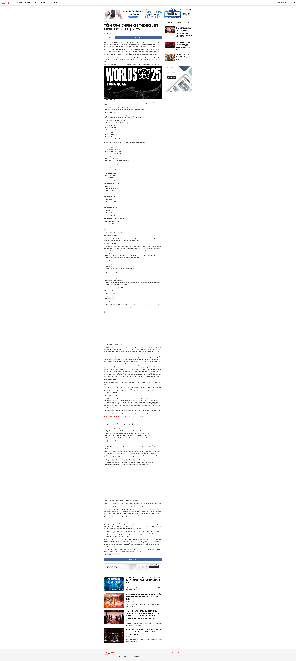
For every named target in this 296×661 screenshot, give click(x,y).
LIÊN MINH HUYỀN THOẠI (114, 554)
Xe (60, 2)
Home (105, 21)
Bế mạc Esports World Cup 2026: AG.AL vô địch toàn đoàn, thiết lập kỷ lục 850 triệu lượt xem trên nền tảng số (143, 632)
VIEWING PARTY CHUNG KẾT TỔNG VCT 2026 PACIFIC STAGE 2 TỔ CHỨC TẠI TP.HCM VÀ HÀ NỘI (143, 580)
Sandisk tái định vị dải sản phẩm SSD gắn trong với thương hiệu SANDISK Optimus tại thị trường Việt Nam (183, 46)
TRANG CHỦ (19, 2)
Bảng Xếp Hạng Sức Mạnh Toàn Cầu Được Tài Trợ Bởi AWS (118, 503)
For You (43, 2)
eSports (35, 2)
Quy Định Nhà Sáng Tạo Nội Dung (112, 416)
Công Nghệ (28, 2)
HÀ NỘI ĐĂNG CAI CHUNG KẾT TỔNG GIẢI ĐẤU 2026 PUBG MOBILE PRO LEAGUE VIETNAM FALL (143, 596)
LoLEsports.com (125, 387)
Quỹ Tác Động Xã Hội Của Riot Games (131, 551)
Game (49, 2)
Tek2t (106, 33)
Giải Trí (55, 2)
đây (137, 64)
